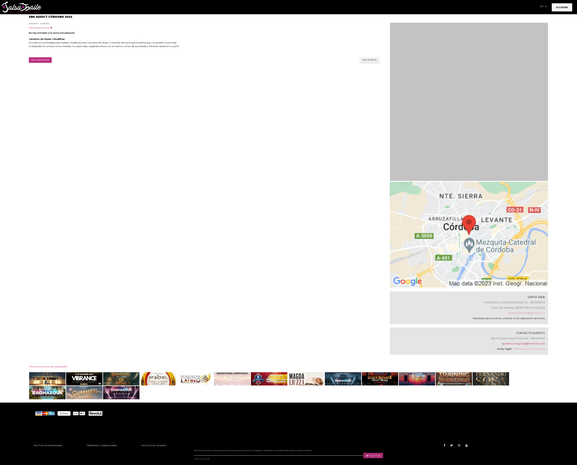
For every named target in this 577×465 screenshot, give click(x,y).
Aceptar (375, 455)
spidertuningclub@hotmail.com (523, 343)
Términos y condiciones (529, 349)
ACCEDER (562, 7)
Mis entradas (40, 60)
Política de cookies (153, 445)
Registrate (369, 60)
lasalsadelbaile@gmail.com (526, 313)
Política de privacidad (48, 445)
